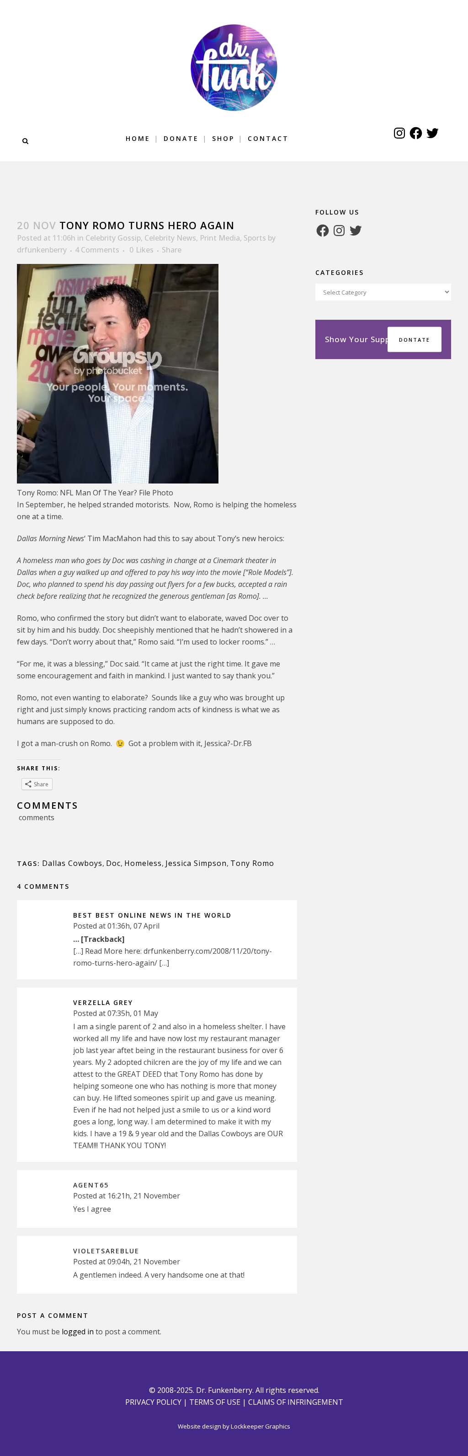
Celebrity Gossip (113, 238)
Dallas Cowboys (72, 863)
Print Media (220, 238)
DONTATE (414, 339)
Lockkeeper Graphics (260, 1426)
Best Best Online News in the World (152, 915)
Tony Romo (252, 863)
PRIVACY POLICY (153, 1402)
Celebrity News (170, 238)
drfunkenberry (42, 250)
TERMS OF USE (214, 1402)
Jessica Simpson (196, 863)
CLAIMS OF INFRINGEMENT (295, 1402)
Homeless (143, 863)
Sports (255, 238)
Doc (113, 863)
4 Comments (97, 250)
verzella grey (103, 1002)
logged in (78, 1332)
